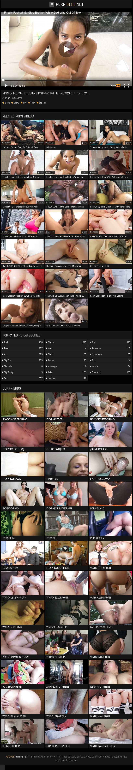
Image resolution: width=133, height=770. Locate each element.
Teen (32, 102)
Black (7, 102)
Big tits (42, 102)
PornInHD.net (21, 756)
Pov (24, 102)
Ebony (16, 102)
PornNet (70, 4)
